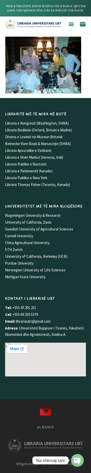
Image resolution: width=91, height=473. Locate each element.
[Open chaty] (77, 460)
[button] (71, 24)
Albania (45, 427)
